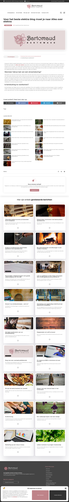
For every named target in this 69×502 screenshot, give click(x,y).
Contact (47, 478)
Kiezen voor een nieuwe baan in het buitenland (47, 389)
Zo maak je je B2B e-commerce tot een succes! (48, 361)
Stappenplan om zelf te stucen (46, 332)
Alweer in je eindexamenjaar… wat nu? (16, 304)
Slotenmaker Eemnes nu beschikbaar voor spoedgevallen (20, 150)
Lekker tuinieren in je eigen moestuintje (49, 444)
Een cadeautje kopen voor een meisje (48, 416)
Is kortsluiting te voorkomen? (27, 57)
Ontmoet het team (35, 12)
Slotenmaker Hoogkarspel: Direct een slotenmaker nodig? (53, 132)
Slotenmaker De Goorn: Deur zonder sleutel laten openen (22, 162)
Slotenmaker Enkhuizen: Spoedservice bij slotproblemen (20, 144)
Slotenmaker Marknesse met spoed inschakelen (53, 143)
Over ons (48, 468)
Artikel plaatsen (49, 480)
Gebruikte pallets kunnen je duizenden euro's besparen (17, 220)
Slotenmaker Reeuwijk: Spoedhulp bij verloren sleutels (54, 125)
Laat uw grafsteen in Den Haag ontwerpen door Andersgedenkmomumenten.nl (49, 276)
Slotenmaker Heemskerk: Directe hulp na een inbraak (22, 131)
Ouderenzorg (9, 416)
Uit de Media (19, 12)
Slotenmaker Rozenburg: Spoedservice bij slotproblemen (20, 156)
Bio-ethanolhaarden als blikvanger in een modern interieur (49, 248)
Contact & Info (45, 12)
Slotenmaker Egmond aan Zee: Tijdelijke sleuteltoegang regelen (51, 156)
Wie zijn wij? (26, 12)
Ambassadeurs (11, 12)
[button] (65, 488)
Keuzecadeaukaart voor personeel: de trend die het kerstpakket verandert (22, 120)
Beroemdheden (49, 474)
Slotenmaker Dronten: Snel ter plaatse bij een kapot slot (53, 138)
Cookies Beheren (58, 495)
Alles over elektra (20, 65)
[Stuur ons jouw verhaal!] (34, 180)
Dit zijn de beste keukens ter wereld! (16, 388)
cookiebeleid (14, 496)
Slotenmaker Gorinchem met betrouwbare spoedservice (49, 220)
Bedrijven (8, 25)
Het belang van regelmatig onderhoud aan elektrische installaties (50, 304)
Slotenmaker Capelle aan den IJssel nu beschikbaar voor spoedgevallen (53, 150)
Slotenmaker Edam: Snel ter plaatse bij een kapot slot (22, 137)
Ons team (48, 470)
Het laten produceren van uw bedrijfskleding (14, 333)
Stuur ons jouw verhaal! (34, 184)
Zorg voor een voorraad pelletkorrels (16, 360)
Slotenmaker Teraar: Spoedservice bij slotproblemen (53, 119)
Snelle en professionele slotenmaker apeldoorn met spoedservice (16, 248)
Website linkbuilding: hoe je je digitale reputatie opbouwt (51, 484)
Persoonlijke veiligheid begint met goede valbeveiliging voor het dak (17, 276)
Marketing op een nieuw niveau (14, 444)
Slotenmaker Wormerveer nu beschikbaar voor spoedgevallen (21, 126)
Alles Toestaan (40, 495)
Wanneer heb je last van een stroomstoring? (31, 56)
